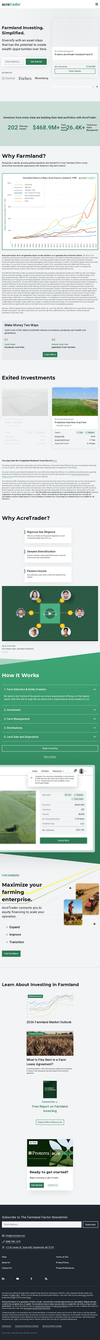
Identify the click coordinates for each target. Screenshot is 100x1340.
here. (55, 460)
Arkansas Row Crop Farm (64, 417)
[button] (2, 418)
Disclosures (6, 1326)
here (84, 1295)
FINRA (13, 1295)
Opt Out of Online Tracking (51, 1326)
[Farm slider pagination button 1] (93, 87)
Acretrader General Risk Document (37, 1308)
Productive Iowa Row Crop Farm (17, 417)
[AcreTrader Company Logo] (11, 4)
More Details (50, 757)
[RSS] (46, 1278)
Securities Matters (61, 1306)
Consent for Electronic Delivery (26, 1326)
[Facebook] (32, 1278)
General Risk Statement (80, 474)
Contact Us (53, 1185)
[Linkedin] (3, 1278)
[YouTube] (17, 1278)
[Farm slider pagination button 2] (97, 87)
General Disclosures (43, 1306)
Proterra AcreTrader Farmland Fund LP (70, 48)
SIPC (18, 1295)
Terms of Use (7, 477)
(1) (76, 177)
